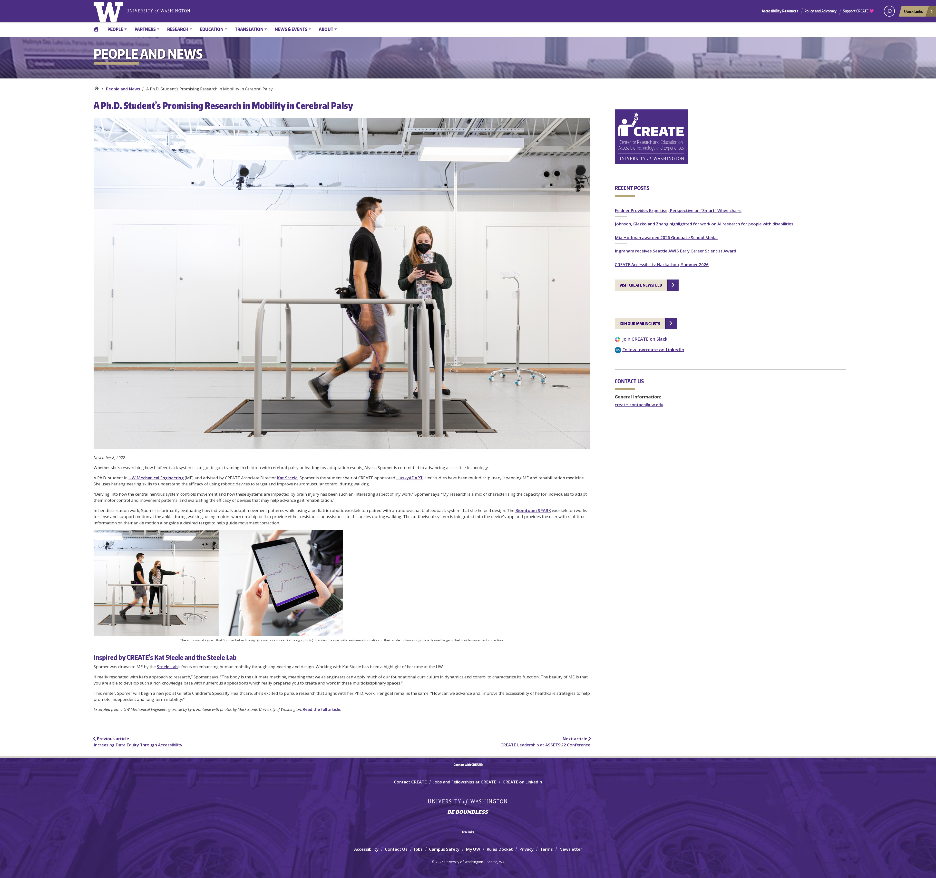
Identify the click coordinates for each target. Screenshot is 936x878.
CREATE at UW (97, 87)
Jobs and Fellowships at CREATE (464, 782)
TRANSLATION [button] (249, 29)
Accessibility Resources (780, 11)
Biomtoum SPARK (533, 510)
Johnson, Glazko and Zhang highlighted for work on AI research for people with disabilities (704, 224)
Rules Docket (500, 849)
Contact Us (396, 849)
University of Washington (109, 11)
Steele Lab (167, 666)
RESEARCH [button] (177, 29)
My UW (473, 849)
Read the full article (321, 709)
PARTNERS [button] (145, 29)
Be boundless (468, 812)
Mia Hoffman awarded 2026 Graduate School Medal (666, 237)
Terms (546, 849)
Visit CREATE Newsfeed (641, 285)
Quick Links (913, 11)
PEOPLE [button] (115, 29)
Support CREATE (856, 11)
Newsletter (570, 849)
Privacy (526, 849)
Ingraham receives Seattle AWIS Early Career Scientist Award (675, 251)
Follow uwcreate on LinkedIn (653, 349)
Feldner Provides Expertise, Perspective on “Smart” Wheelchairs (678, 210)
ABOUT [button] (326, 29)
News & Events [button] (291, 29)
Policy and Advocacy (820, 11)
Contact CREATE (410, 782)
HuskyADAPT (409, 478)
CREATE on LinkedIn (522, 782)
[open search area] (889, 11)
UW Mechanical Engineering (156, 478)
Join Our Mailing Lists (640, 323)
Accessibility (366, 849)
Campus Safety (444, 849)
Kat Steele (287, 478)
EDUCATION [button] (212, 29)
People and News (123, 89)
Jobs (418, 849)
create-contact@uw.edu (639, 404)
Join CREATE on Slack (644, 339)
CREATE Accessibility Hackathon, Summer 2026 (662, 264)
